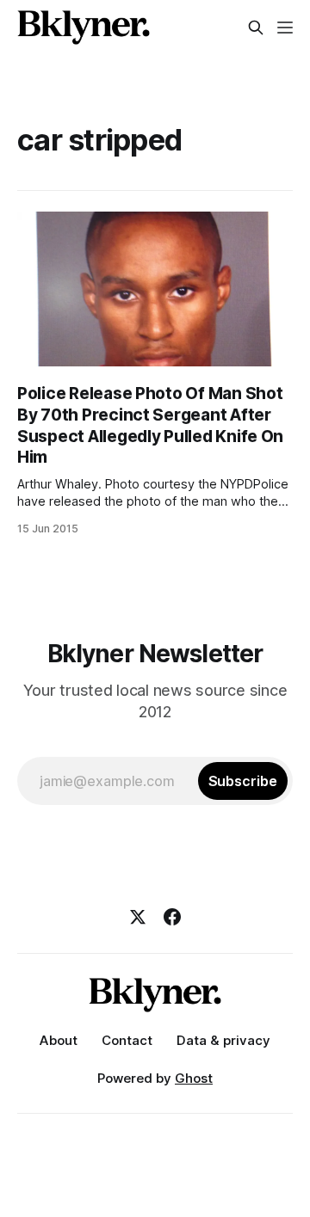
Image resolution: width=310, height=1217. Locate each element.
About (59, 1040)
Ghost (194, 1078)
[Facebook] (172, 916)
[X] (137, 916)
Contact (127, 1040)
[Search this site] (256, 27)
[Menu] (285, 27)
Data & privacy (223, 1040)
